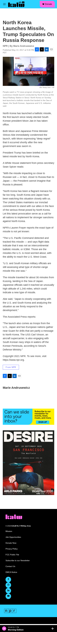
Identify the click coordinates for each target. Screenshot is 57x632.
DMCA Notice (11, 572)
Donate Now (11, 543)
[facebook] (8, 579)
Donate (48, 4)
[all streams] (53, 628)
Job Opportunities (13, 537)
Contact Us (10, 566)
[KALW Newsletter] (28, 417)
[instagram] (8, 585)
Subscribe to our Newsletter (18, 560)
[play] (4, 628)
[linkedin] (8, 590)
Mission (9, 531)
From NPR (11, 367)
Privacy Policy (12, 549)
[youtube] (8, 596)
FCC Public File (12, 555)
